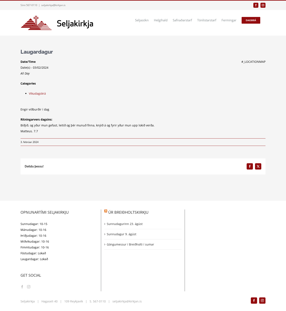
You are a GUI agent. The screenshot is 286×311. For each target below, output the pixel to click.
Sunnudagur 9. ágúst (121, 234)
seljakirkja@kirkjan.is (53, 5)
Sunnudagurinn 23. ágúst (125, 224)
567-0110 (99, 301)
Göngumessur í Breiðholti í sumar (130, 244)
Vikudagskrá (37, 93)
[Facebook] (22, 286)
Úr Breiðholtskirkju (128, 212)
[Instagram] (28, 286)
